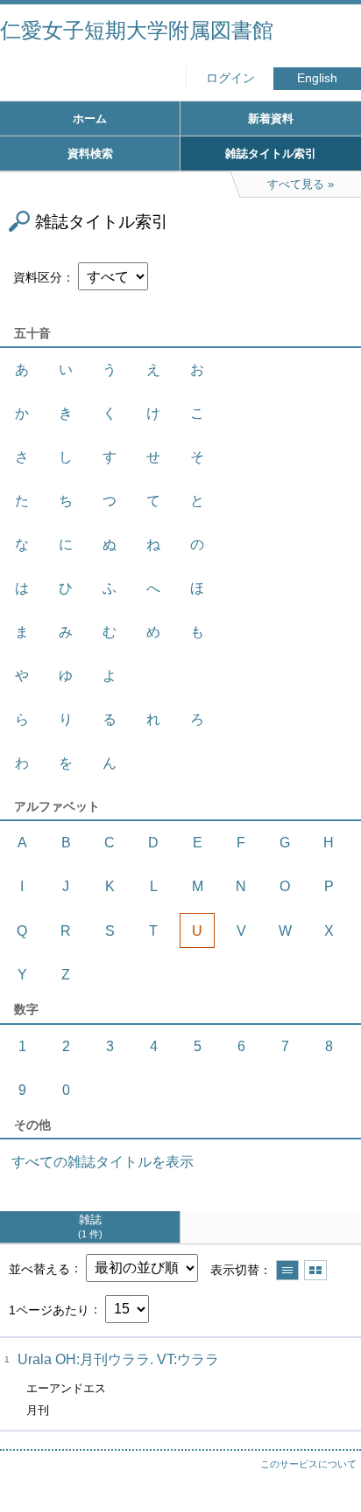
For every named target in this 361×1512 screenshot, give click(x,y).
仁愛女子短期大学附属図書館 (136, 30)
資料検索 (90, 153)
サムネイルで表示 (315, 1270)
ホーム (90, 118)
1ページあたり (49, 1309)
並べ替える (39, 1268)
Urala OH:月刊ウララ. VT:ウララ (118, 1359)
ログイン (230, 78)
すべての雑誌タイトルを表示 (102, 1161)
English (317, 78)
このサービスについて (308, 1464)
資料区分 (37, 277)
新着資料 (271, 118)
